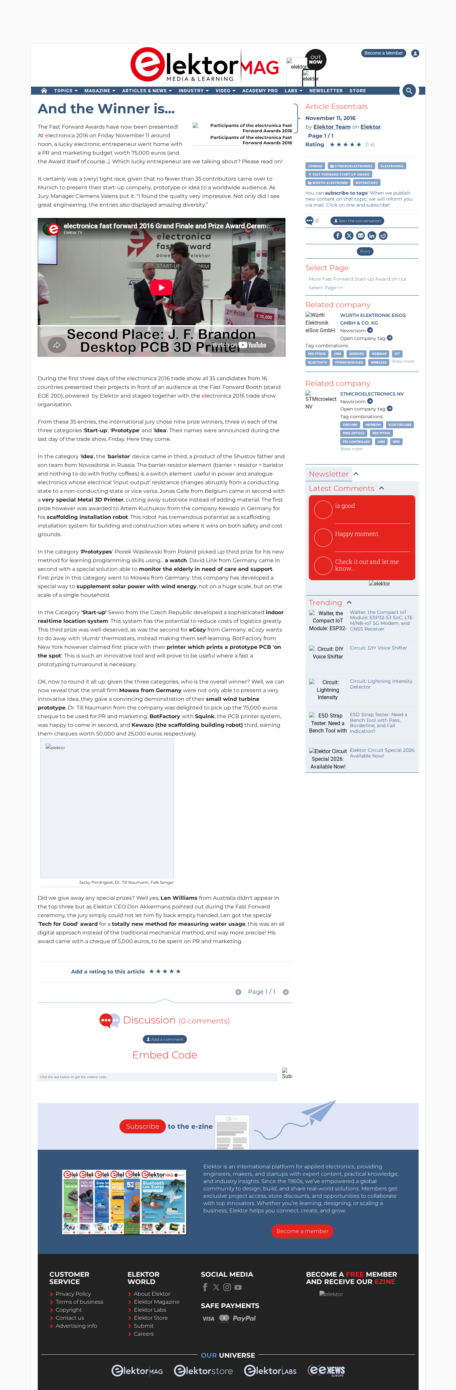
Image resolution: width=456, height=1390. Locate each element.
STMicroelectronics (353, 166)
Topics (63, 90)
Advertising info (76, 1326)
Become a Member (384, 53)
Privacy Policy (73, 1294)
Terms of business (79, 1302)
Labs (291, 90)
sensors (356, 354)
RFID (396, 442)
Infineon (373, 425)
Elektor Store (151, 1318)
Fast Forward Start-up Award (340, 174)
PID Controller (356, 442)
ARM (337, 354)
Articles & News (144, 90)
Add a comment (167, 1039)
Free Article (354, 433)
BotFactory (367, 182)
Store (358, 90)
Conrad (315, 166)
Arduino (350, 425)
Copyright (69, 1310)
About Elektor (152, 1294)
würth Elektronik (329, 182)
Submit (144, 1326)
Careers (144, 1334)
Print (365, 251)
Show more (403, 361)
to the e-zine (169, 1126)
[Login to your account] (415, 53)
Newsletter (326, 90)
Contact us (70, 1318)
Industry (191, 90)
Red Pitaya (317, 354)
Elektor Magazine (157, 1302)
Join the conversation (359, 220)
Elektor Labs (400, 425)
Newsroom (353, 331)
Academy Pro (260, 90)
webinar (379, 354)
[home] (44, 90)
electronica (392, 166)
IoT (397, 354)
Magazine (97, 90)
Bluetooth (317, 362)
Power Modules (349, 362)
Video (223, 90)
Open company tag (363, 338)
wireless (379, 362)
